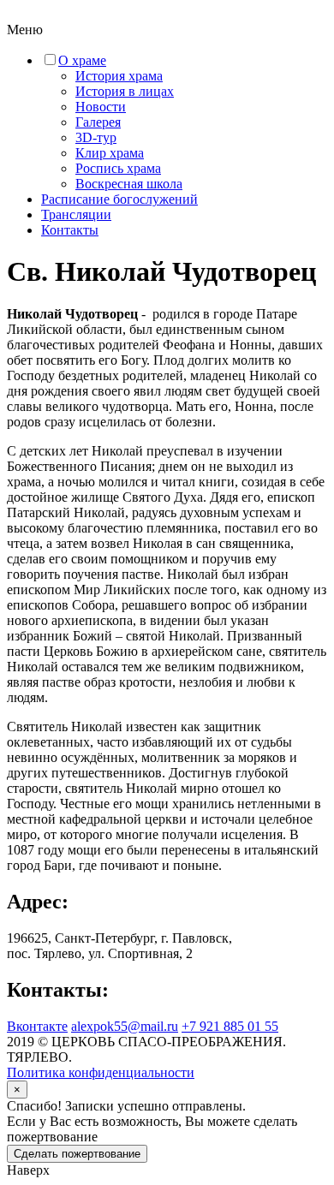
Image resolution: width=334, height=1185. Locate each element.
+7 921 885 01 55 (230, 1026)
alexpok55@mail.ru (124, 1026)
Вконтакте (37, 1026)
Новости (100, 106)
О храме (82, 60)
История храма (119, 75)
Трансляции (76, 214)
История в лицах (124, 91)
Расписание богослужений (119, 199)
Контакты (69, 230)
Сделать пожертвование (77, 1153)
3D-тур (95, 137)
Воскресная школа (128, 183)
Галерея (98, 122)
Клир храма (109, 153)
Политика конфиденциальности (100, 1072)
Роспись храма (118, 168)
